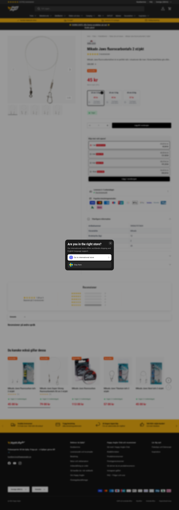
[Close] (110, 243)
